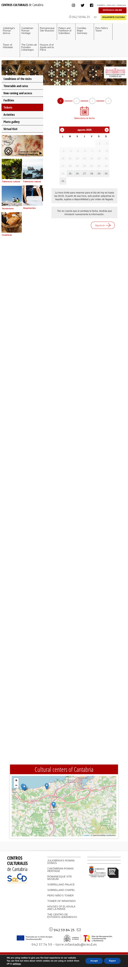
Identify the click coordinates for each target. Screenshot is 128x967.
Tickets (8, 107)
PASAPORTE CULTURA (113, 17)
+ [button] (16, 780)
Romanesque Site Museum (59, 877)
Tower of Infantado (61, 901)
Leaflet (86, 835)
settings (17, 963)
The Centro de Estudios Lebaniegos (62, 915)
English (111, 5)
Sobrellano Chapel (61, 890)
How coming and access (18, 93)
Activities (9, 115)
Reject (112, 960)
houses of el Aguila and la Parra (61, 907)
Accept (94, 960)
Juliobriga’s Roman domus (60, 861)
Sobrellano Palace (61, 884)
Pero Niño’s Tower (60, 895)
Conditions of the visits (18, 79)
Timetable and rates (16, 86)
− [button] (16, 785)
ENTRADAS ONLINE (112, 10)
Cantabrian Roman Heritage (60, 869)
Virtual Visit (11, 129)
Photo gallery (12, 122)
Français (121, 5)
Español (101, 5)
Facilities (9, 100)
